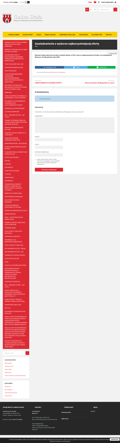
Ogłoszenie (8, 372)
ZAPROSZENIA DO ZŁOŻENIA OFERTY (48, 83)
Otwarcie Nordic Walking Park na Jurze (99, 83)
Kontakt (93, 411)
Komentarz (39, 116)
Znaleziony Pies (9, 366)
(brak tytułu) (8, 363)
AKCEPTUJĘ (114, 439)
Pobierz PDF (113, 53)
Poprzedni (38, 80)
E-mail (37, 144)
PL (87, 9)
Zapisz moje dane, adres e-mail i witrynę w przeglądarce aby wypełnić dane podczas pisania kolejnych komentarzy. (48, 161)
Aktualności (62, 72)
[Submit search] (115, 9)
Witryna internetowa (42, 152)
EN (91, 9)
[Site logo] (7, 23)
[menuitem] (14, 34)
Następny (111, 80)
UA (94, 9)
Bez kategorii (8, 389)
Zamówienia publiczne (11, 392)
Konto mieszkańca (107, 2)
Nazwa (37, 137)
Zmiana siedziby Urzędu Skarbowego (15, 375)
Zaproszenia (8, 396)
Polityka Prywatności (55, 441)
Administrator (54, 72)
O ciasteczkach (66, 441)
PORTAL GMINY (10, 2)
